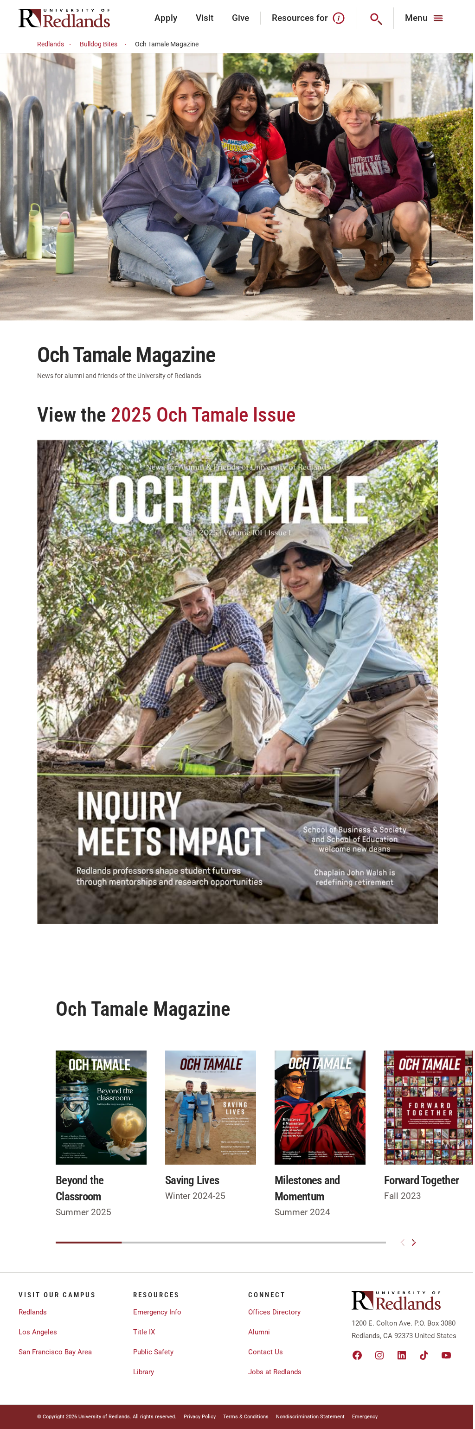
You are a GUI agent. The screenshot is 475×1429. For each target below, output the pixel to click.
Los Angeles (38, 1332)
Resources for (300, 18)
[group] (101, 1135)
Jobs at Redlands (275, 1372)
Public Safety (153, 1352)
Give (240, 18)
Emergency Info (157, 1312)
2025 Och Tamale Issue (203, 414)
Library (143, 1372)
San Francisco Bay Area (55, 1352)
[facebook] (357, 1355)
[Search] (375, 18)
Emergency (365, 1417)
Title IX (144, 1332)
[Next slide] (413, 1242)
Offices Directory (274, 1312)
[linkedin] (401, 1355)
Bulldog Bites (98, 44)
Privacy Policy (200, 1417)
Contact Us (265, 1352)
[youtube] (446, 1355)
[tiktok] (424, 1355)
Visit (204, 18)
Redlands (50, 44)
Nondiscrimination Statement (310, 1417)
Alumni (259, 1332)
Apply (165, 18)
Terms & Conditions (246, 1417)
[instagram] (379, 1355)
